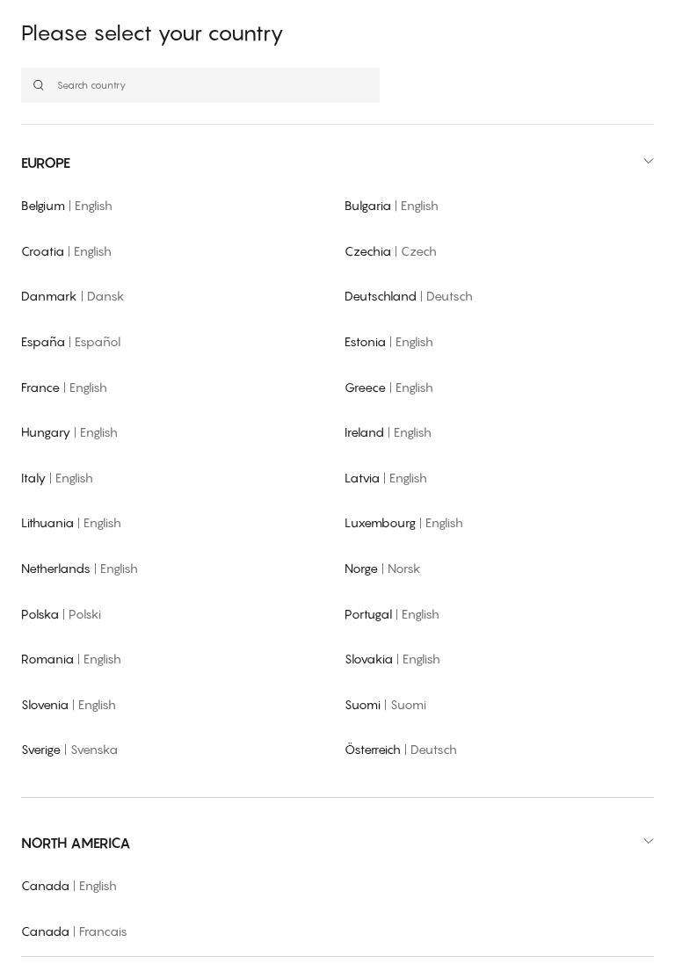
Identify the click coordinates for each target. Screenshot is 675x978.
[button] (337, 162)
